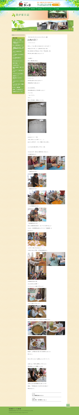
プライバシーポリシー (48, 8)
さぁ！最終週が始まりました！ (38, 395)
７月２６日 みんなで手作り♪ (18, 73)
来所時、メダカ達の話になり (18, 89)
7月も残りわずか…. (16, 65)
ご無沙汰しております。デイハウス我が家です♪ (18, 43)
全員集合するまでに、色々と (18, 91)
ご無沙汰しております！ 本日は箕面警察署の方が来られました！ (18, 48)
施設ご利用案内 (25, 8)
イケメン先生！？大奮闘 (17, 39)
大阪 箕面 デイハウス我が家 (15, 408)
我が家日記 (40, 8)
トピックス (39, 37)
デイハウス (35, 37)
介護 (46, 37)
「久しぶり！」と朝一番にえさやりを (18, 71)
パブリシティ (43, 37)
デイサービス (30, 37)
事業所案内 (33, 8)
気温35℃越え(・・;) (16, 63)
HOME (18, 8)
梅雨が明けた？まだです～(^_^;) (17, 78)
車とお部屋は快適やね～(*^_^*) (17, 58)
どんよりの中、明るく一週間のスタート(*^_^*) (18, 85)
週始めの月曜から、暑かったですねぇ (18, 68)
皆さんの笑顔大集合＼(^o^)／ (18, 45)
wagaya (33, 42)
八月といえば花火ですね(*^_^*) (17, 52)
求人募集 (57, 8)
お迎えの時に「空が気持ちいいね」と (39, 399)
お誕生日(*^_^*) (16, 75)
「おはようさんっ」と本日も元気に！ (18, 82)
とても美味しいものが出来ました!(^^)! (18, 55)
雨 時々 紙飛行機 (16, 87)
